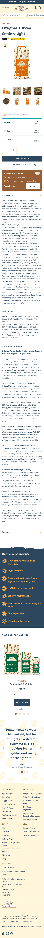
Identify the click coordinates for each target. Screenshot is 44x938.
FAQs (4, 828)
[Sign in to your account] (35, 7)
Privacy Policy (29, 828)
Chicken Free (7, 811)
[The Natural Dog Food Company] (22, 8)
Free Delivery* (14, 165)
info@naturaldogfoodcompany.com (13, 873)
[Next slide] (40, 747)
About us (6, 855)
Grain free (6, 797)
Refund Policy (8, 839)
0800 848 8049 (8, 867)
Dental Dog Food (30, 820)
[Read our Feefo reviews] (22, 39)
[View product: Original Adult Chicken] (22, 674)
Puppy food (7, 801)
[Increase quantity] (13, 150)
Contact (5, 832)
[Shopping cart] (40, 7)
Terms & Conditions (31, 832)
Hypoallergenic (8, 793)
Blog (4, 859)
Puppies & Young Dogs (14, 15)
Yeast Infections (8, 819)
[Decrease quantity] (4, 150)
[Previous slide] (3, 747)
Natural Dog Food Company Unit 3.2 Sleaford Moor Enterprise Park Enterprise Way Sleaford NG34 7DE (13, 887)
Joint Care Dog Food (32, 797)
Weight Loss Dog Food (32, 793)
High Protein (7, 808)
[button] (16, 714)
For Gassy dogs (8, 804)
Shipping (6, 835)
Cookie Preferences (31, 835)
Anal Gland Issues (9, 815)
